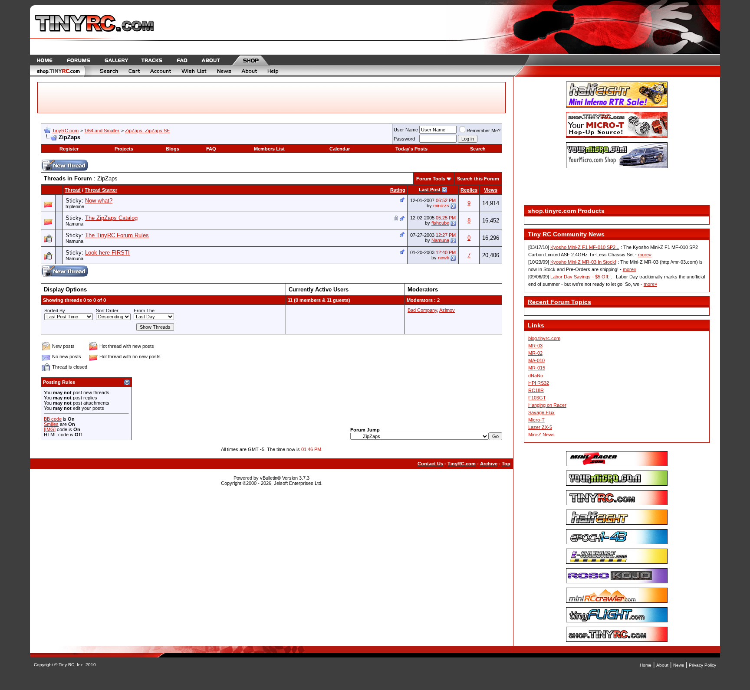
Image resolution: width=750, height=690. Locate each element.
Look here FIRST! (107, 252)
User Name (406, 129)
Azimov (447, 310)
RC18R (536, 390)
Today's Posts (411, 148)
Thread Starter (101, 190)
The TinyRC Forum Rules (117, 235)
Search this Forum (478, 178)
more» (644, 254)
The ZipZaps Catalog (111, 218)
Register (69, 148)
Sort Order (107, 310)
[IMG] (50, 429)
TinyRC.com (65, 130)
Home (645, 665)
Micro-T (536, 419)
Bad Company (422, 310)
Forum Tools (430, 178)
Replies (469, 190)
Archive (488, 463)
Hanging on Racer (547, 405)
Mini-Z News (541, 434)
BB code (53, 419)
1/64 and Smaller (101, 130)
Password (404, 138)
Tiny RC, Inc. (71, 664)
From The (144, 310)
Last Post (430, 189)
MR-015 (536, 367)
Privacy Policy (702, 665)
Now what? (98, 200)
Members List (269, 148)
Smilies (51, 424)
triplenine (75, 206)
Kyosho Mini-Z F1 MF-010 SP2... (584, 247)
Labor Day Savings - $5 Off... (581, 276)
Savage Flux (541, 412)
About (662, 665)
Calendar (339, 148)
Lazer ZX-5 (540, 427)
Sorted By (54, 310)
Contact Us (430, 463)
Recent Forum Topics (559, 301)
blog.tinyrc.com (544, 338)
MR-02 (535, 353)
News (678, 665)
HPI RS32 (538, 383)
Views (490, 190)
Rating (397, 190)
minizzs (441, 205)
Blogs (172, 148)
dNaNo (535, 375)
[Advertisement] (617, 188)
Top (506, 463)
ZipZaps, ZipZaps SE (147, 130)
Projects (124, 148)
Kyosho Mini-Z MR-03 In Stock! (583, 262)
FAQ (211, 148)
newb (443, 257)
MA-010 (536, 360)
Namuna (74, 223)
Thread (73, 190)
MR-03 (535, 345)
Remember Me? (483, 130)
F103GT (537, 397)
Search (478, 148)
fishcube (440, 223)
